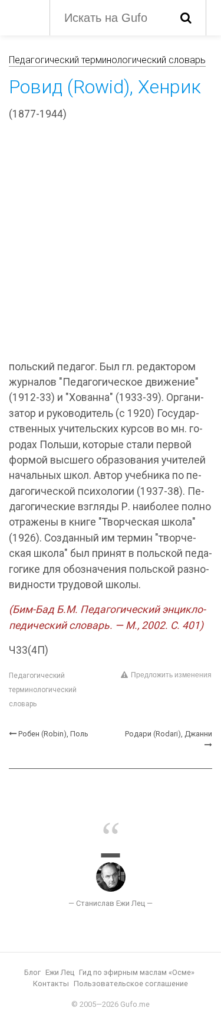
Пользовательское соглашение (131, 983)
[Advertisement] (110, 242)
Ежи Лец (59, 972)
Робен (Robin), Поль (53, 733)
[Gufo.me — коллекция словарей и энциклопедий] (23, 16)
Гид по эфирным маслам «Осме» (136, 972)
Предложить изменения (171, 675)
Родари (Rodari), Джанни (168, 733)
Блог (32, 972)
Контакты (51, 983)
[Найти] (186, 17)
